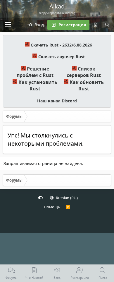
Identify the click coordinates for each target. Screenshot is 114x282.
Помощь (52, 206)
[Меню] (8, 25)
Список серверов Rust (84, 72)
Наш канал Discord (57, 101)
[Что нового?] (95, 25)
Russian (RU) (66, 197)
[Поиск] (107, 25)
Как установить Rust (37, 85)
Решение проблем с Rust (35, 72)
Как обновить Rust (87, 85)
